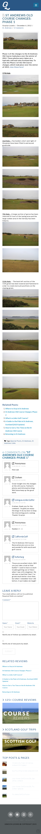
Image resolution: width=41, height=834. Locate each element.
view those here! (17, 67)
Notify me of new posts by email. (15, 644)
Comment (6, 600)
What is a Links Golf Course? (16, 418)
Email (17, 623)
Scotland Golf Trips (20, 729)
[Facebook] (10, 814)
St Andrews (26, 441)
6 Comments (19, 28)
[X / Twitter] (17, 814)
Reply (7, 470)
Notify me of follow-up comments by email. (19, 635)
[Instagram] (30, 814)
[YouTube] (24, 814)
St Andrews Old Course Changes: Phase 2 (16, 670)
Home (22, 820)
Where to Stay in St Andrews (17, 408)
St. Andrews (7, 28)
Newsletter (30, 820)
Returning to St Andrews (15, 434)
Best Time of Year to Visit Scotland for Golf (25, 771)
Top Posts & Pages (15, 757)
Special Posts (16, 441)
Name (5, 623)
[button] (36, 5)
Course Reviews (12, 820)
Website (30, 623)
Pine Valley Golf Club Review (20, 794)
